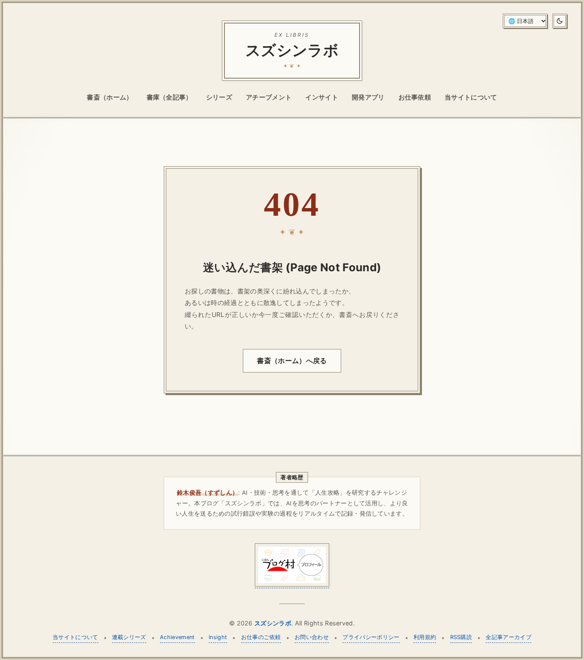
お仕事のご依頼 (261, 637)
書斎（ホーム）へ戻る (292, 360)
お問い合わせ (312, 637)
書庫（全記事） (169, 97)
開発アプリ (368, 97)
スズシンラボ (272, 623)
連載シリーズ (129, 637)
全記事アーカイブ (508, 637)
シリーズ (219, 97)
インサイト (321, 97)
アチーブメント (269, 97)
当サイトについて (471, 97)
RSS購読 (461, 637)
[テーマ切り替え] (559, 21)
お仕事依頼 (414, 97)
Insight (218, 637)
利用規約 (424, 637)
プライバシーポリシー (370, 637)
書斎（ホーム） (110, 97)
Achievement (177, 637)
